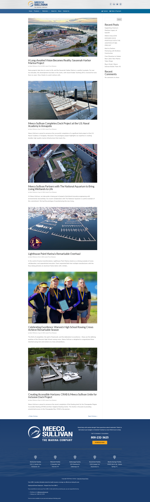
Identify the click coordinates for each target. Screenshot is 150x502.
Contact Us (66, 11)
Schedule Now (100, 442)
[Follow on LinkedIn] (114, 4)
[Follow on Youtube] (117, 4)
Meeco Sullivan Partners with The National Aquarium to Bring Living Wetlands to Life (61, 188)
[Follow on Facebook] (110, 4)
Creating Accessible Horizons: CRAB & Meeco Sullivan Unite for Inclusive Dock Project (62, 396)
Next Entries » (92, 416)
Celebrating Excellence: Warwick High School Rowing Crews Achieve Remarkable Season (60, 328)
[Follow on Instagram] (120, 4)
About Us (53, 11)
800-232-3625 (100, 437)
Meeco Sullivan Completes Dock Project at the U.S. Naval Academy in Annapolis (58, 125)
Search (119, 19)
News (59, 11)
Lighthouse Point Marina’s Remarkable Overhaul (54, 253)
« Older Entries (33, 416)
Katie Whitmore (33, 66)
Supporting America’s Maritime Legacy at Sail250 (111, 30)
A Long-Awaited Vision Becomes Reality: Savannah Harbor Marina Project (59, 62)
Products (36, 11)
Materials (45, 11)
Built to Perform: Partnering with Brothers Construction (113, 51)
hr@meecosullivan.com (42, 492)
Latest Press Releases (50, 66)
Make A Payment (116, 11)
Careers (105, 11)
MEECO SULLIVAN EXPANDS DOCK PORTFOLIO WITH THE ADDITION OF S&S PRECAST (112, 40)
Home (30, 11)
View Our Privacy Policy (82, 478)
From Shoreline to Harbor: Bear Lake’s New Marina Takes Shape (113, 58)
